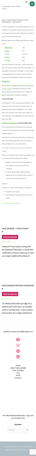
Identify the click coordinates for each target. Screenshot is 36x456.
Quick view (6, 241)
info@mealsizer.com (26, 331)
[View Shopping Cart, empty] (27, 6)
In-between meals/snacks (10, 123)
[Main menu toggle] (32, 3)
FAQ (18, 373)
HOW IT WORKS (18, 370)
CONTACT (18, 378)
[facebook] (18, 341)
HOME (18, 365)
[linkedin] (18, 358)
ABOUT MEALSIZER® (18, 368)
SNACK (7, 51)
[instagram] (18, 347)
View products (10, 237)
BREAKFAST (8, 47)
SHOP (18, 375)
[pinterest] (18, 352)
